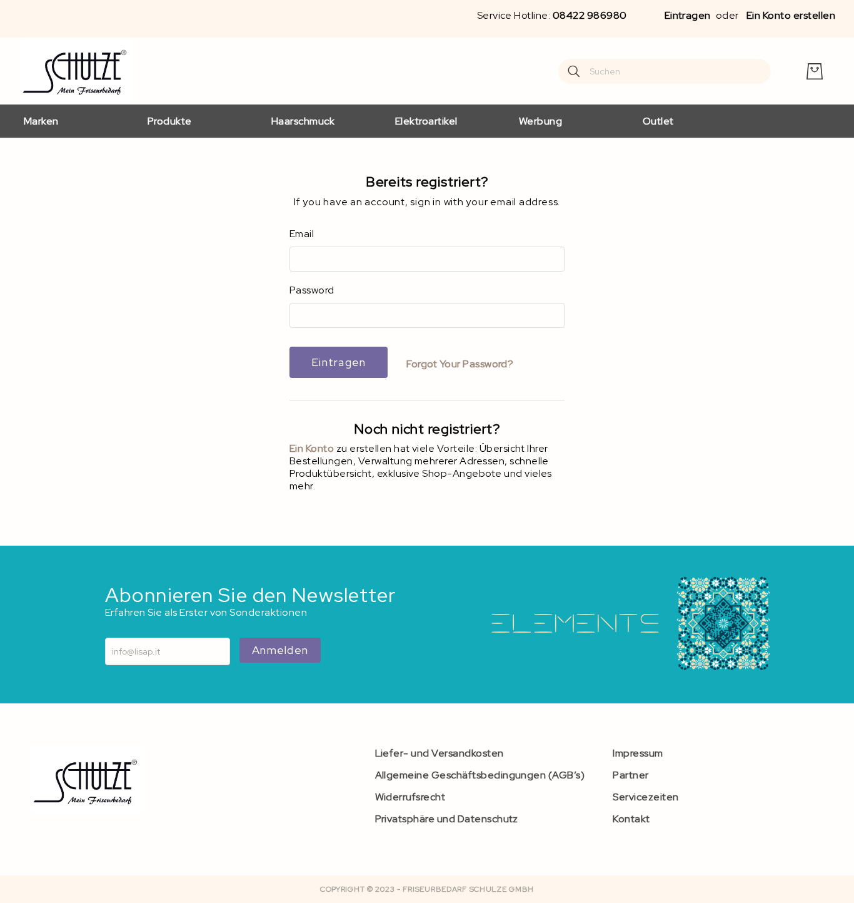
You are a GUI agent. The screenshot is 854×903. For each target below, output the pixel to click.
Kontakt (631, 818)
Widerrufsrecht (410, 797)
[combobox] (664, 71)
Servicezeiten (645, 797)
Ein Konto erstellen (790, 15)
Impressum (638, 753)
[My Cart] (814, 71)
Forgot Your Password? (459, 364)
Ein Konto (312, 448)
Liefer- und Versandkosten (439, 753)
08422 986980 (590, 15)
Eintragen (688, 15)
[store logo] (77, 71)
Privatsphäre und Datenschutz (446, 818)
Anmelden (280, 650)
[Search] (573, 71)
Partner (630, 775)
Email (301, 234)
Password (311, 290)
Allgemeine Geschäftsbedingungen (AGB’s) (480, 775)
